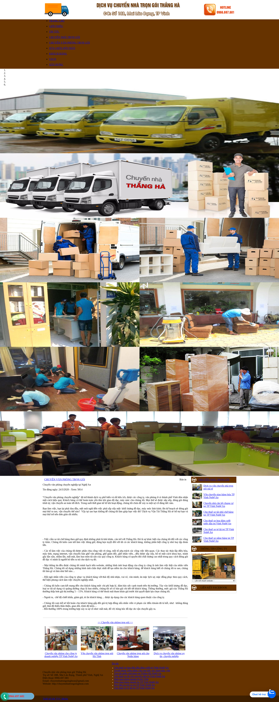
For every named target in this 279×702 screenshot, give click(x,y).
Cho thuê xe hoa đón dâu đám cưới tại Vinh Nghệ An (141, 667)
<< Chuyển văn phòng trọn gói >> (115, 622)
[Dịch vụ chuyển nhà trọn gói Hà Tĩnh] (139, 410)
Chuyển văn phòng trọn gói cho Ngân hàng (133, 655)
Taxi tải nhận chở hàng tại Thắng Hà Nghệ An (137, 673)
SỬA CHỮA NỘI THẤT (62, 48)
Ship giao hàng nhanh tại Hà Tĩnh (131, 679)
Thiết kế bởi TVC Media (55, 698)
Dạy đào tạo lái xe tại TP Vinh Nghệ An (134, 685)
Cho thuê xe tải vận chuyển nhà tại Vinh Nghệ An (139, 676)
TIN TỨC (54, 31)
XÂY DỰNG (56, 64)
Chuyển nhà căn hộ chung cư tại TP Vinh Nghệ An (218, 504)
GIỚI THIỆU (56, 26)
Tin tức (115, 663)
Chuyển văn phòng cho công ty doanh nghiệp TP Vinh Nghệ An (61, 655)
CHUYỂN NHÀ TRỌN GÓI (64, 37)
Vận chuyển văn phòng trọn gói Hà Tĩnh (97, 655)
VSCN (52, 59)
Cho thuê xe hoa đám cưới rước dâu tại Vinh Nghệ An (217, 522)
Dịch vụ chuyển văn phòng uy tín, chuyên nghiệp (169, 655)
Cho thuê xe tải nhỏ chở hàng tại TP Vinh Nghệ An (218, 513)
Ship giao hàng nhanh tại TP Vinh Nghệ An (136, 682)
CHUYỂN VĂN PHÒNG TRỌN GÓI (69, 42)
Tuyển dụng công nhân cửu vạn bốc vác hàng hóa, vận (142, 670)
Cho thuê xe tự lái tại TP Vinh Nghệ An (134, 688)
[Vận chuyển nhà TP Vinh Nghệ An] (139, 346)
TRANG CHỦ (57, 20)
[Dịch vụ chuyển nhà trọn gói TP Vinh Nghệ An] (139, 475)
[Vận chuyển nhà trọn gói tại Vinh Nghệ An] (139, 152)
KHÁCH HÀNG (58, 53)
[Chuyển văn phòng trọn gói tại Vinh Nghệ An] (139, 281)
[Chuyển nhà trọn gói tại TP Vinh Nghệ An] (139, 217)
